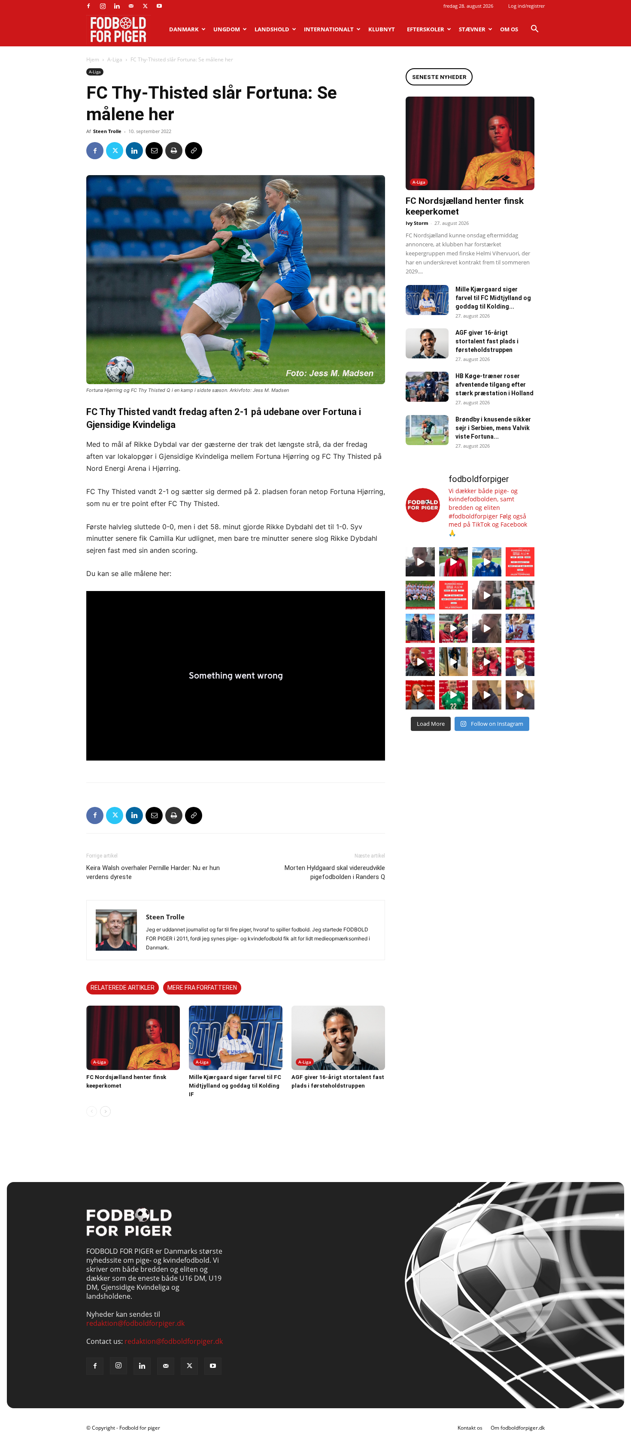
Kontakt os (470, 1427)
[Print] (173, 150)
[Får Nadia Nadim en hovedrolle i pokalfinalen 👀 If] (486, 561)
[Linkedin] (116, 6)
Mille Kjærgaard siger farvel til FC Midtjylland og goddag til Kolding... (493, 298)
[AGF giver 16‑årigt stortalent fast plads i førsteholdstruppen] (338, 1038)
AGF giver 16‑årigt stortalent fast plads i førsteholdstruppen (487, 341)
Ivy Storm (417, 223)
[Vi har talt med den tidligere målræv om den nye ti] (420, 628)
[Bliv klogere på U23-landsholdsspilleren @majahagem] (486, 595)
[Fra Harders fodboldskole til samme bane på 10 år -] (486, 694)
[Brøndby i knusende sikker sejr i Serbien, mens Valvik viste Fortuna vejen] (427, 430)
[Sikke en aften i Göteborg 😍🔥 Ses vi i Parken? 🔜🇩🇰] (453, 661)
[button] (534, 29)
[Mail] (130, 6)
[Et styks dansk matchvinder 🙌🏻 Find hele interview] (420, 694)
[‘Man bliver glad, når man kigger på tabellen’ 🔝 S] (420, 661)
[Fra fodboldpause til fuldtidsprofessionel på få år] (520, 628)
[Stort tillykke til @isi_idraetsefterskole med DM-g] (420, 595)
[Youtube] (159, 6)
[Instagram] (102, 6)
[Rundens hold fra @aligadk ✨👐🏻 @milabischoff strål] (453, 595)
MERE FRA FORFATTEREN (202, 987)
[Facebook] (88, 6)
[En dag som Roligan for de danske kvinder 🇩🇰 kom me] (453, 628)
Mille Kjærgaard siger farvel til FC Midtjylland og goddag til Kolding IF (235, 1085)
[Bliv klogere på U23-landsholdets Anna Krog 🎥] (486, 628)
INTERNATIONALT (329, 29)
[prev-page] (91, 1111)
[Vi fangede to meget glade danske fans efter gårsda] (486, 661)
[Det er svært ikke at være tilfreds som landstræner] (520, 661)
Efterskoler (425, 29)
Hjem (92, 59)
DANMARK (184, 29)
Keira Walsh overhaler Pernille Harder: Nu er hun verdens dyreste (153, 872)
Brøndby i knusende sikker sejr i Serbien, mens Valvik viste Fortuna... (493, 428)
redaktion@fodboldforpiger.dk (135, 1323)
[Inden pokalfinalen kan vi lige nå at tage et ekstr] (520, 561)
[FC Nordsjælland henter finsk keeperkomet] (133, 1038)
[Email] (154, 150)
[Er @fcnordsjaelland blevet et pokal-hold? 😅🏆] (453, 561)
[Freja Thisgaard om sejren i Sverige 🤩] (453, 694)
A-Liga (114, 59)
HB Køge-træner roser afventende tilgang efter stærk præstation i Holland (494, 385)
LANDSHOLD (272, 29)
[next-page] (105, 1111)
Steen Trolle (107, 131)
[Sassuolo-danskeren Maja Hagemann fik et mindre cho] (520, 595)
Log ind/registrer (526, 6)
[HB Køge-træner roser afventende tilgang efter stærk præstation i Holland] (427, 387)
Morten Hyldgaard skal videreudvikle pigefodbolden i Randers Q (335, 872)
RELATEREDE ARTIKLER (123, 987)
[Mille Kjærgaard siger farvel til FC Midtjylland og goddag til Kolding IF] (235, 1038)
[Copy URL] (193, 150)
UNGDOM (226, 29)
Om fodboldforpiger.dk (518, 1427)
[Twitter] (145, 6)
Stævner (472, 29)
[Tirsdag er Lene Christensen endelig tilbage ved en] (520, 694)
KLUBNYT (381, 29)
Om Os (509, 29)
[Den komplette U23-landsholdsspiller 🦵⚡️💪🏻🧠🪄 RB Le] (420, 561)
